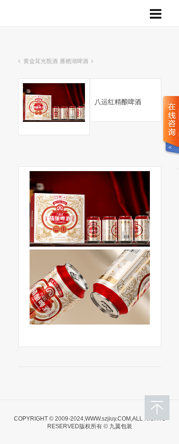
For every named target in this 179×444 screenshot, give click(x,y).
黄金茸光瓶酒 (40, 61)
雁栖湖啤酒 (74, 61)
